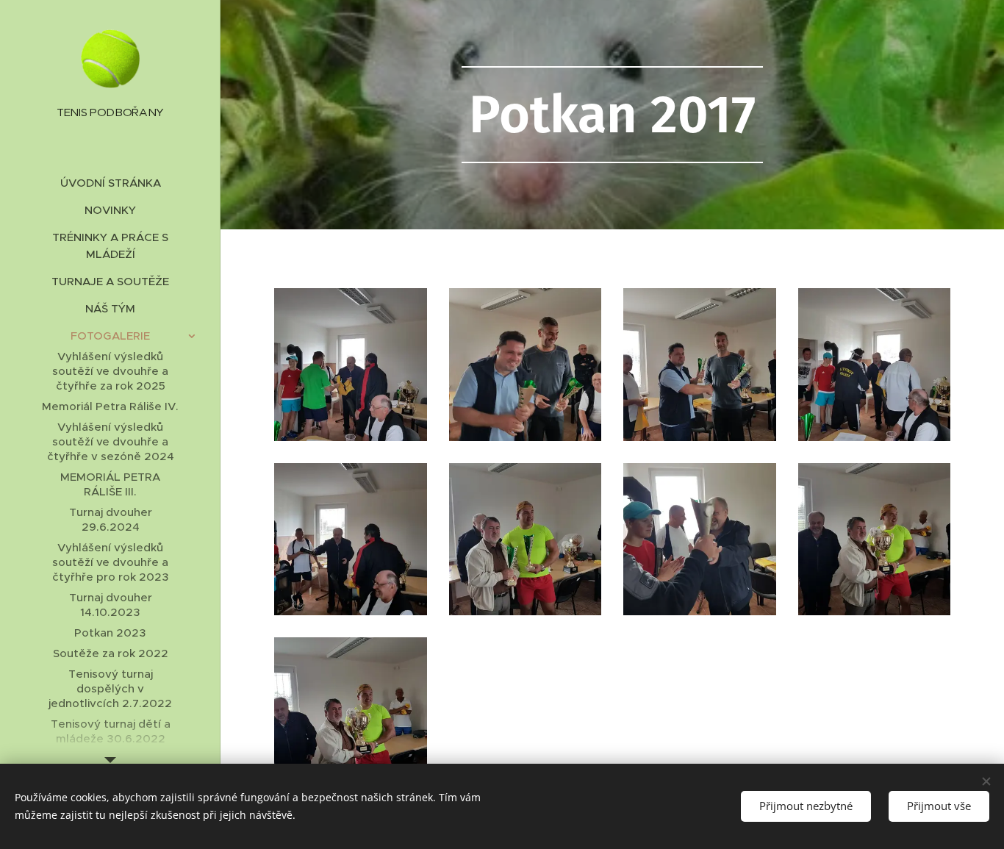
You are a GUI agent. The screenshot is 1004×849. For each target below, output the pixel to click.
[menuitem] (110, 182)
